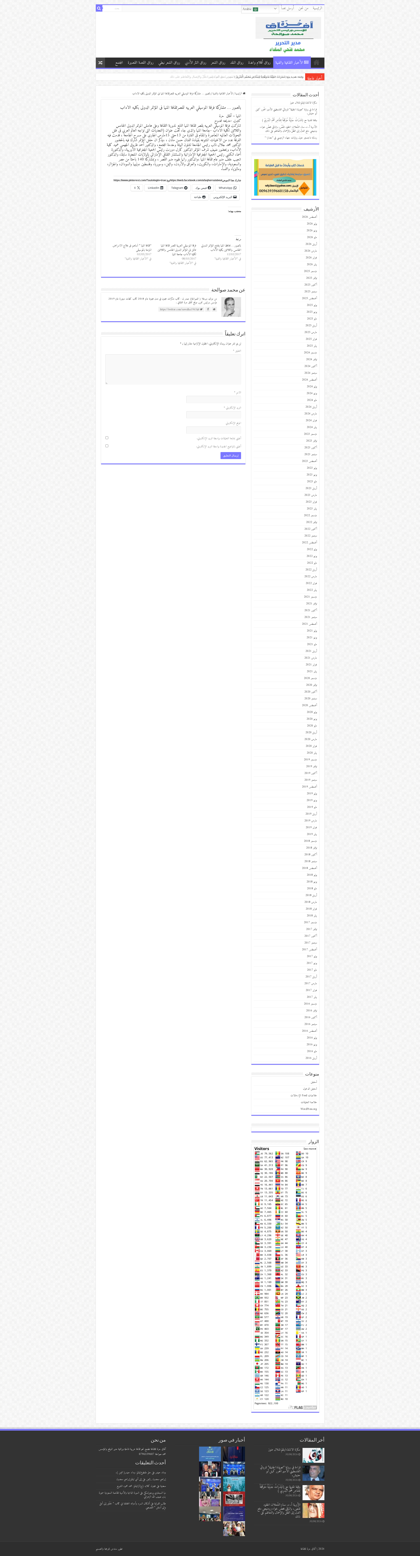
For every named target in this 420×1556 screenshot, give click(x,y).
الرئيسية (317, 8)
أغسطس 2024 (309, 379)
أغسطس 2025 (309, 298)
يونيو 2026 (311, 230)
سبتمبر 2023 (310, 454)
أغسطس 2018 (309, 868)
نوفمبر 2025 (311, 278)
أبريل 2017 (311, 976)
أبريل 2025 (311, 325)
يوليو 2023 (312, 467)
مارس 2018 (310, 902)
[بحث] (99, 8)
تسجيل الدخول (310, 1088)
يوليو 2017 (312, 956)
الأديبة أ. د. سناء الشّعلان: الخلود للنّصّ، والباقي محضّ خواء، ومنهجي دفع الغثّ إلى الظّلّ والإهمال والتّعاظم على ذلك (288, 129)
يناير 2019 (312, 834)
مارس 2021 (310, 657)
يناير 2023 (312, 508)
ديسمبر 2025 (310, 271)
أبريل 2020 (311, 732)
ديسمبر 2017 (310, 922)
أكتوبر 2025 (310, 284)
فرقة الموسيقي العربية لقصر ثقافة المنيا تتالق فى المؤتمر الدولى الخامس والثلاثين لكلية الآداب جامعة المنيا (177, 250)
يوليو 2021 (312, 630)
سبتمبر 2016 (310, 1024)
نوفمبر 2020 (311, 685)
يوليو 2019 (312, 793)
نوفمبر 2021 (311, 603)
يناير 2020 (312, 752)
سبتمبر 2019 (310, 779)
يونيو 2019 (311, 800)
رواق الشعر (218, 62)
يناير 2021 (312, 671)
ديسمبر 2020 (310, 678)
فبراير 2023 (311, 501)
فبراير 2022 (311, 583)
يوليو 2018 (312, 874)
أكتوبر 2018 (310, 854)
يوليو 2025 (312, 305)
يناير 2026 (312, 264)
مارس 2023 (310, 495)
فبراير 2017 (311, 990)
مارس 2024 (310, 413)
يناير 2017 (312, 997)
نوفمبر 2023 (311, 440)
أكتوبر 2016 (310, 1017)
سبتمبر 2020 (310, 698)
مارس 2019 (310, 820)
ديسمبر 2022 (310, 515)
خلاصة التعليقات (309, 1102)
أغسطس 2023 (309, 461)
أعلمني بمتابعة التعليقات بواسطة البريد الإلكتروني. (219, 438)
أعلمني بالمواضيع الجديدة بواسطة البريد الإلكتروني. (218, 446)
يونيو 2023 (311, 474)
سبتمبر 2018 (310, 861)
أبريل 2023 (311, 488)
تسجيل (314, 1081)
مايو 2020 (312, 725)
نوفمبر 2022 (311, 522)
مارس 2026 (310, 250)
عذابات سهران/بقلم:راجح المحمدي (282, 76)
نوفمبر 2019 (311, 766)
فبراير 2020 (311, 746)
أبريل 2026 (311, 244)
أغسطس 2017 (309, 949)
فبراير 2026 (311, 257)
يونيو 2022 (311, 556)
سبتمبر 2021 (310, 617)
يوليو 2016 (312, 1037)
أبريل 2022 (311, 569)
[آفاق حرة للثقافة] (288, 34)
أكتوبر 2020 (310, 691)
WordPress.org (309, 1109)
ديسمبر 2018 (310, 841)
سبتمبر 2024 (310, 372)
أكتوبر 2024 (310, 366)
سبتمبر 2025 (310, 291)
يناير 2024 (312, 427)
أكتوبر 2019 (310, 773)
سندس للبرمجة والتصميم (106, 1548)
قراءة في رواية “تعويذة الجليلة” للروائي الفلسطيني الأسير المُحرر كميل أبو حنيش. (286, 111)
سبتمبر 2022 (310, 535)
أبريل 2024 (311, 406)
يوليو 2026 (312, 223)
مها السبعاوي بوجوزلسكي (155, 1492)
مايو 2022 (312, 562)
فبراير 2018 (311, 908)
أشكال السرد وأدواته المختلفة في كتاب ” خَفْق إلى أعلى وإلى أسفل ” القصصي (132, 1505)
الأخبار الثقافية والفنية (289, 62)
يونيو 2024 (311, 393)
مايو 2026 (312, 237)
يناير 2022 (312, 590)
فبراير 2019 (311, 827)
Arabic (248, 9)
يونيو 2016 (311, 1044)
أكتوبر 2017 (310, 936)
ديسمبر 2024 (310, 352)
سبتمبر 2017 (310, 942)
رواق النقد (236, 62)
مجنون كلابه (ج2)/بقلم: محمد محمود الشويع (136, 1486)
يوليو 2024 (312, 386)
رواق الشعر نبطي (169, 62)
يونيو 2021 (311, 637)
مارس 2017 (310, 983)
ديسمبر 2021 (310, 596)
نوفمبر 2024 (311, 359)
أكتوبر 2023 (310, 447)
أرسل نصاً (287, 8)
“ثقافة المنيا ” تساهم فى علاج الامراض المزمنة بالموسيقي (132, 248)
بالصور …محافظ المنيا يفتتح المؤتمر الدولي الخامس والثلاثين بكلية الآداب (221, 248)
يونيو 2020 (311, 718)
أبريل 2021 (311, 651)
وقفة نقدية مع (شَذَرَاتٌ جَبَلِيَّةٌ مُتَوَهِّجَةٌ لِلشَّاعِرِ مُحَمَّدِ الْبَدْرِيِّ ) (289, 120)
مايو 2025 (312, 318)
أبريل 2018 (311, 895)
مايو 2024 (312, 400)
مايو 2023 (312, 481)
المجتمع (119, 62)
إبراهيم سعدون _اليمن (156, 1479)
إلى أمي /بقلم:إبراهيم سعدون (129, 1479)
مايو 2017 (312, 969)
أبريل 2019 (311, 813)
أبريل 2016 (311, 1058)
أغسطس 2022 (309, 542)
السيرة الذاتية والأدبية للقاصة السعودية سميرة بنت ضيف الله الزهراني (132, 1494)
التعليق (237, 350)
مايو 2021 (312, 644)
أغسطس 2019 (309, 786)
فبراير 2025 (311, 339)
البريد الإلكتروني (232, 407)
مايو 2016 (312, 1051)
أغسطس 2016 (309, 1030)
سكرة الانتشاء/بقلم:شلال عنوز (303, 102)
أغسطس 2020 (309, 705)
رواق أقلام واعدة (259, 62)
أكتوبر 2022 (310, 529)
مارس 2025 (310, 332)
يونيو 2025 (311, 311)
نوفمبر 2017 (311, 929)
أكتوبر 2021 (310, 610)
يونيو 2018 (311, 881)
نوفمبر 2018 (311, 847)
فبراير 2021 (311, 664)
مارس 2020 (310, 739)
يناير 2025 (312, 345)
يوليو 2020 (312, 712)
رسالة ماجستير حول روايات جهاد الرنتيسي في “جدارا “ (291, 137)
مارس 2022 (310, 576)
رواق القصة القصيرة (141, 62)
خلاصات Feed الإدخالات (303, 1095)
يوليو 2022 (312, 549)
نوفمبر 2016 (311, 1010)
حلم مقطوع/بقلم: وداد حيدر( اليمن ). (133, 1472)
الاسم (237, 392)
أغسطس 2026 (309, 216)
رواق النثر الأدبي (195, 62)
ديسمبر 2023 (310, 434)
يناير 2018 (312, 915)
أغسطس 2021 (309, 623)
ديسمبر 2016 (310, 1003)
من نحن (303, 8)
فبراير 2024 (311, 420)
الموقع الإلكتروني (233, 423)
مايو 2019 (312, 807)
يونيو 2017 (311, 963)
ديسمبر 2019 (310, 759)
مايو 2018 (312, 888)
